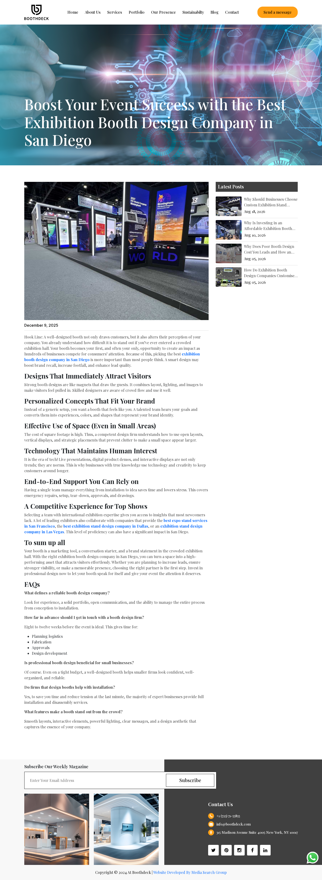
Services (114, 12)
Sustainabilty (193, 12)
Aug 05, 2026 (255, 258)
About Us (93, 12)
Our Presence (163, 12)
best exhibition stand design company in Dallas (105, 526)
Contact (232, 12)
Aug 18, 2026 (254, 211)
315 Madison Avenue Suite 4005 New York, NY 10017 (257, 832)
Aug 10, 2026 (255, 235)
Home (72, 12)
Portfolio (136, 12)
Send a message (278, 12)
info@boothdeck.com (233, 824)
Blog (215, 12)
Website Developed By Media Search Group (190, 872)
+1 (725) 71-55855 (228, 815)
